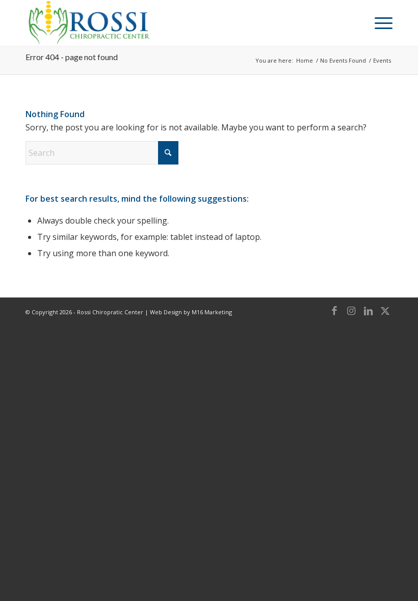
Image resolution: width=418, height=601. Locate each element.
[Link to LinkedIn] (368, 310)
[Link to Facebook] (334, 310)
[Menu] (378, 23)
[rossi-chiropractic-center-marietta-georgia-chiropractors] (87, 23)
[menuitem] (378, 23)
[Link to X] (385, 310)
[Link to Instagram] (351, 310)
